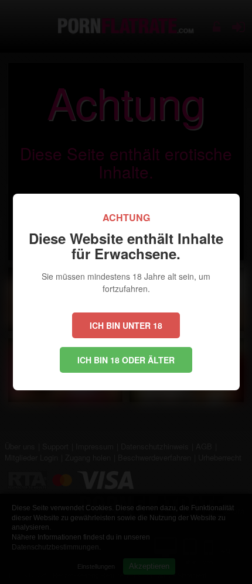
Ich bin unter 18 (126, 325)
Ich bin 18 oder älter (126, 360)
